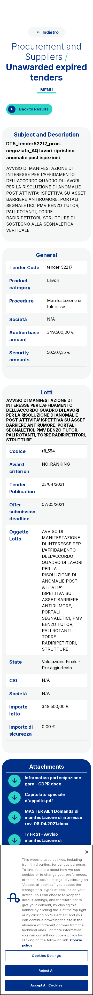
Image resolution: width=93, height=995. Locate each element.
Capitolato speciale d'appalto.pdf (45, 797)
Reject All (46, 970)
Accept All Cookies (46, 985)
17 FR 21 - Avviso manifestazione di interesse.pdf (43, 840)
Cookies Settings (46, 955)
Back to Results (34, 109)
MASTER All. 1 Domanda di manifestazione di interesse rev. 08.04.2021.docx (53, 817)
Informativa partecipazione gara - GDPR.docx (53, 780)
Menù (46, 89)
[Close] (86, 852)
